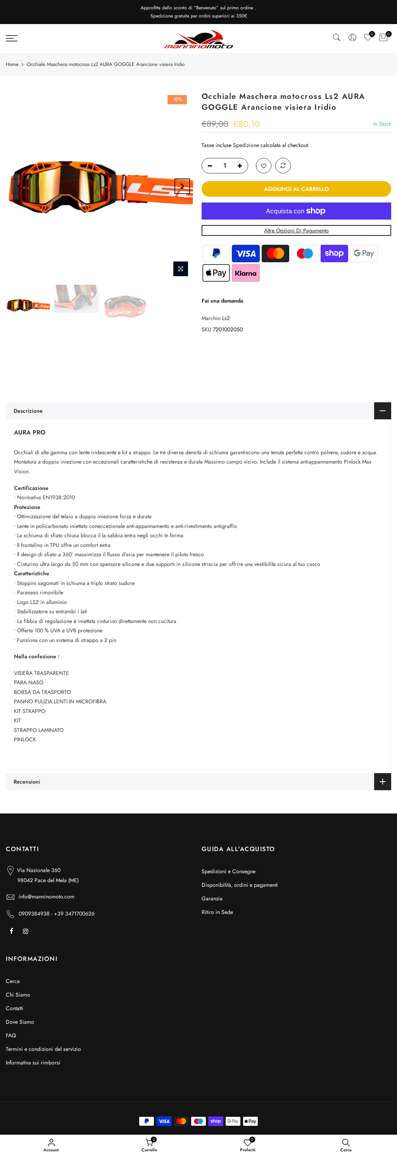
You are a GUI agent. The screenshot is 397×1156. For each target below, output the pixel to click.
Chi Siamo (18, 995)
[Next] (182, 186)
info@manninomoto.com (46, 896)
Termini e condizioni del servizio (43, 1049)
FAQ (11, 1035)
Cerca (13, 981)
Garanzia (212, 898)
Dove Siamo (20, 1022)
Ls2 (226, 318)
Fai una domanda (222, 301)
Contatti (14, 1008)
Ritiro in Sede (217, 912)
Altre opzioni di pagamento (296, 230)
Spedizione (246, 145)
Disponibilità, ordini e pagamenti (240, 885)
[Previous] (19, 186)
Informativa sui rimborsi (33, 1062)
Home (12, 64)
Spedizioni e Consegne (228, 871)
